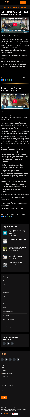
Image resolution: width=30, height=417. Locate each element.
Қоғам (4, 284)
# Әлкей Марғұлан (11, 77)
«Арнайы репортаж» (8, 327)
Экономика (6, 292)
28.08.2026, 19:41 (14, 258)
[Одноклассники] (3, 80)
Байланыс (4, 379)
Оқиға (4, 307)
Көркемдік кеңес (6, 365)
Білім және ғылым (8, 311)
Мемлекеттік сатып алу (7, 385)
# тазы (17, 214)
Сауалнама (4, 390)
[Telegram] (11, 80)
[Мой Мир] (5, 80)
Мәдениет (5, 300)
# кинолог (23, 214)
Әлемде (5, 296)
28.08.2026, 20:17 (14, 235)
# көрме (19, 77)
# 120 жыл (24, 77)
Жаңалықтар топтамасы (9, 323)
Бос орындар (5, 376)
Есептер (4, 370)
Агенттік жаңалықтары (9, 319)
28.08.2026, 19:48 (14, 266)
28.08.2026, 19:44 (14, 242)
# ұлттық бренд (10, 214)
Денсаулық (6, 315)
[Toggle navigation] (2, 2)
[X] (7, 80)
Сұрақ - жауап (5, 388)
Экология (5, 304)
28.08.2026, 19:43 (14, 250)
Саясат (5, 280)
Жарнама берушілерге (7, 373)
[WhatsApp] (9, 80)
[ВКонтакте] (2, 80)
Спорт (4, 288)
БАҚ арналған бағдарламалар (9, 367)
